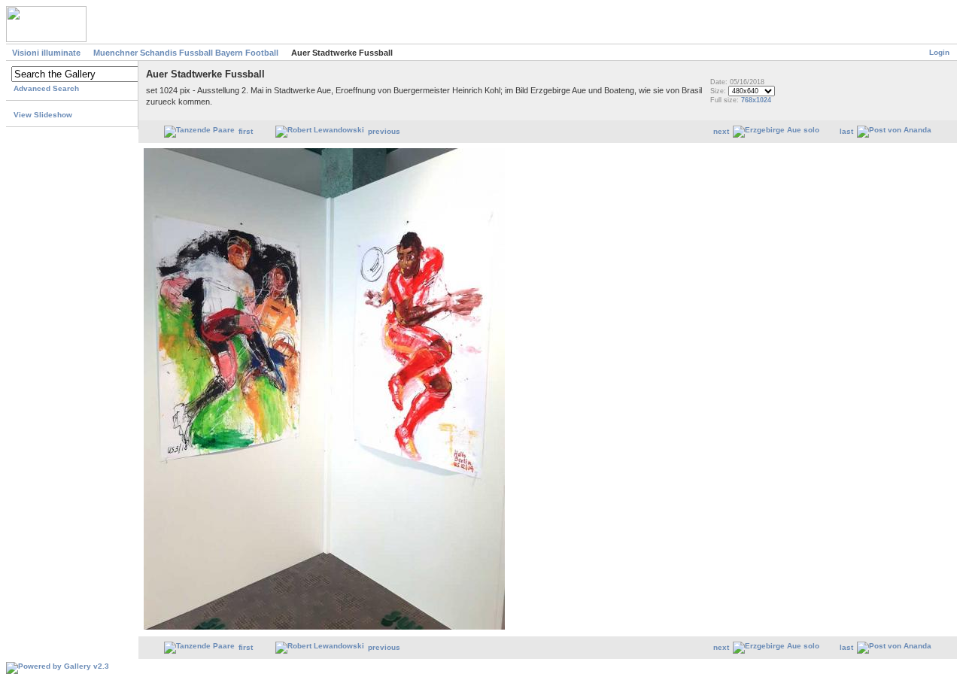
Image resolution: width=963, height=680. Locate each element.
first (245, 131)
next (721, 131)
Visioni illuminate (46, 52)
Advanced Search (46, 88)
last (846, 131)
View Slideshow (43, 115)
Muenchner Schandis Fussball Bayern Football (185, 52)
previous (384, 131)
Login (939, 52)
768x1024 (756, 100)
